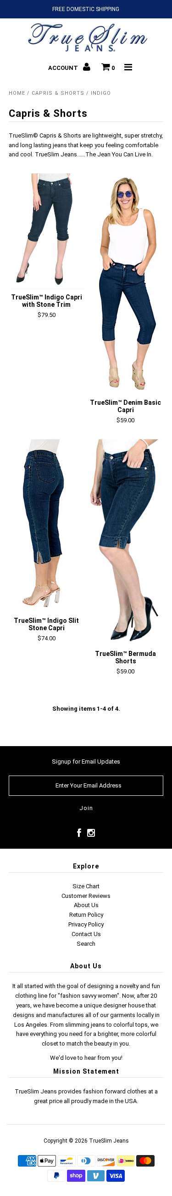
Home (17, 93)
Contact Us (86, 934)
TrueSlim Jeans (109, 1141)
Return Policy (86, 914)
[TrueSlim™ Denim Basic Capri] (125, 283)
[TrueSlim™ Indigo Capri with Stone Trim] (46, 231)
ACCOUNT (63, 67)
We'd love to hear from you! (86, 1057)
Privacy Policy (86, 924)
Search (86, 943)
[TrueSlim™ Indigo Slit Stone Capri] (46, 525)
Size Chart (86, 886)
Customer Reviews (86, 895)
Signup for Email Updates (86, 761)
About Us (86, 905)
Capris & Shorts (58, 93)
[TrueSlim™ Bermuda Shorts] (125, 542)
